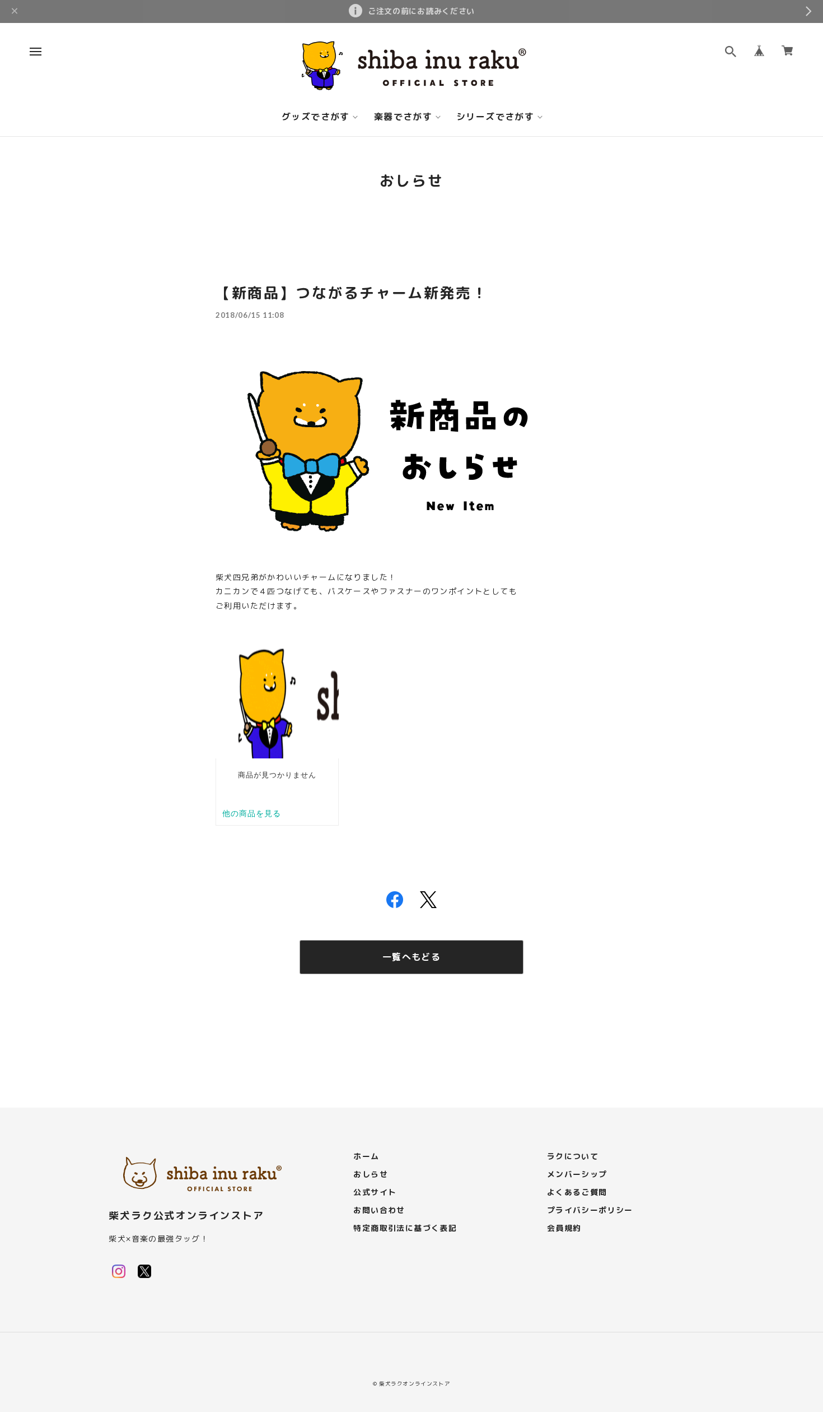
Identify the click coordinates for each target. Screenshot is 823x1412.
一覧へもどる (411, 957)
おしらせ (370, 1174)
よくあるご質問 (577, 1192)
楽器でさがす (403, 117)
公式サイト (374, 1192)
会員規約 (564, 1228)
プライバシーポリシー (590, 1210)
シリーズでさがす (495, 117)
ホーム (366, 1156)
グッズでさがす (316, 117)
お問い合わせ (379, 1210)
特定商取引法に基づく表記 (405, 1228)
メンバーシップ (577, 1174)
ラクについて (572, 1156)
